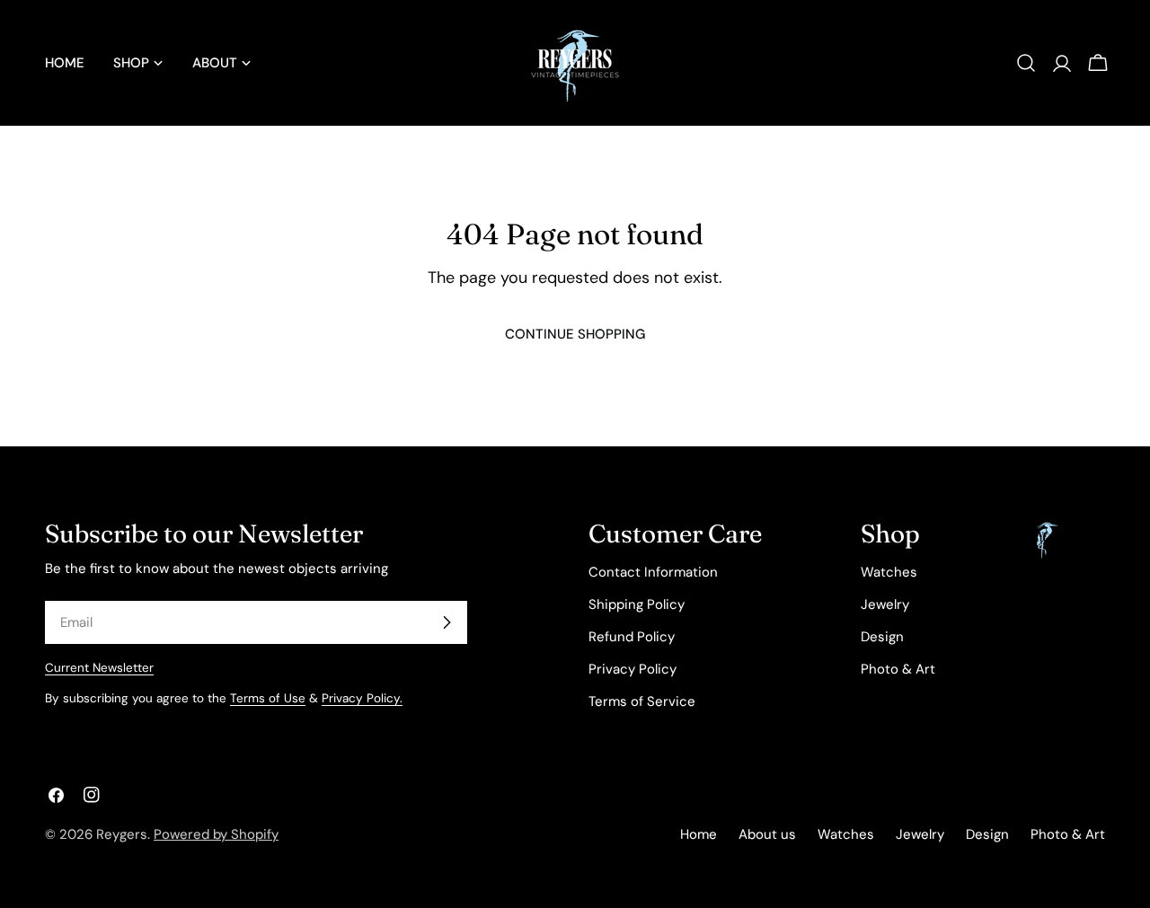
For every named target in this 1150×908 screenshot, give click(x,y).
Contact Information (653, 572)
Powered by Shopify (216, 834)
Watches (889, 572)
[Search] (1026, 63)
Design (882, 637)
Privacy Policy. (362, 698)
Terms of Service (641, 701)
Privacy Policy (632, 669)
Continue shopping (575, 334)
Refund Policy (631, 637)
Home (698, 834)
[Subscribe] (446, 622)
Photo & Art (898, 669)
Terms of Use (267, 698)
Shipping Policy (636, 604)
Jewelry (885, 604)
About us (767, 834)
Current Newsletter (99, 667)
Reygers (121, 834)
